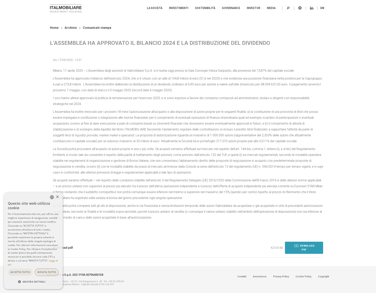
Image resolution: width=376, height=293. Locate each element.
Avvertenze (260, 276)
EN (322, 8)
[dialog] (33, 240)
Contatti (241, 276)
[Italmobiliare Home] (66, 8)
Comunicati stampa (97, 28)
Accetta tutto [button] (20, 272)
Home (54, 28)
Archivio (71, 28)
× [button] (57, 196)
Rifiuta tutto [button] (46, 272)
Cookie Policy (303, 276)
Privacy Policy (281, 276)
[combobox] (52, 197)
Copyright (323, 276)
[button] (33, 282)
